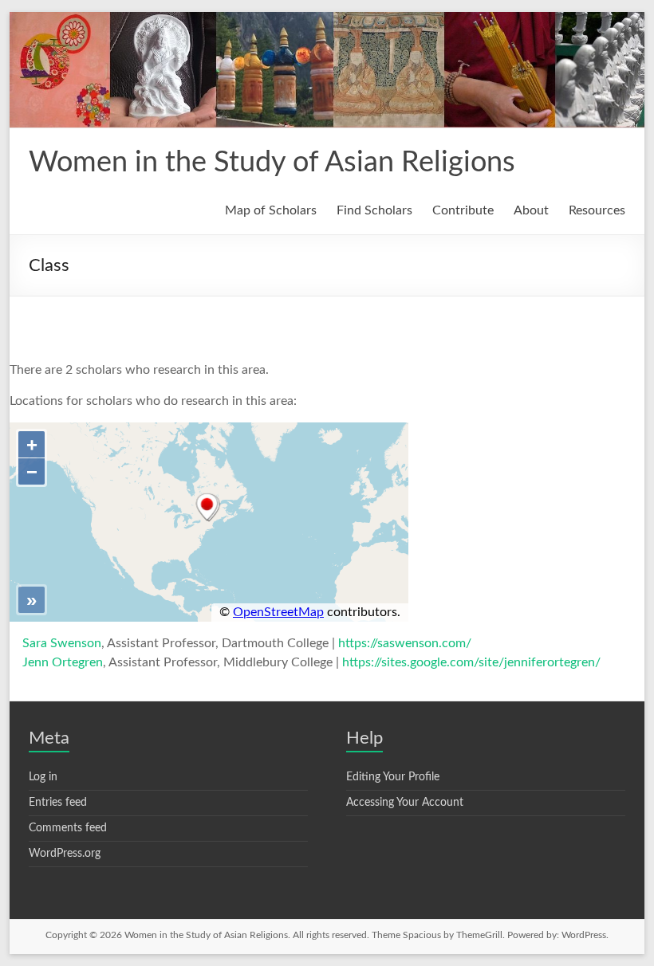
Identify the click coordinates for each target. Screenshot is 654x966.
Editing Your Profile (392, 777)
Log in (43, 777)
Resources (597, 210)
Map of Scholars (271, 210)
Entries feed (58, 802)
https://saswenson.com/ (404, 643)
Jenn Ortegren (62, 662)
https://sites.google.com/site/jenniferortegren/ (471, 662)
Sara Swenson (61, 643)
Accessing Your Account (404, 802)
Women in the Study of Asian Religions (272, 162)
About (531, 210)
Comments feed (68, 828)
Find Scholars (374, 210)
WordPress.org (64, 853)
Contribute (463, 210)
